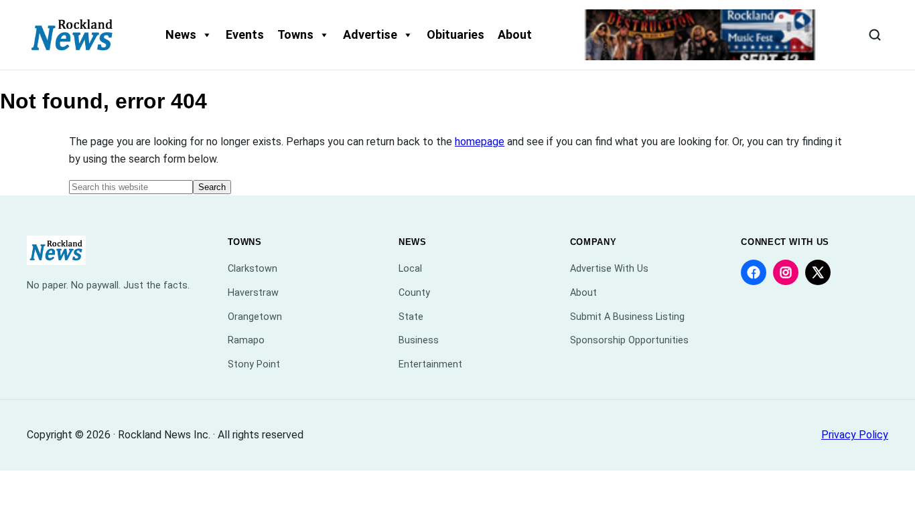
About (515, 34)
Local (410, 268)
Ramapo (246, 340)
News (180, 34)
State (411, 317)
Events (245, 34)
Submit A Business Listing (627, 317)
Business (419, 340)
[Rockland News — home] (72, 35)
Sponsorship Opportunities (629, 340)
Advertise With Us (609, 268)
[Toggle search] (874, 34)
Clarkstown (252, 268)
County (414, 292)
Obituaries (455, 34)
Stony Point (254, 364)
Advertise (370, 34)
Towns (295, 34)
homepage (479, 141)
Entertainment (430, 364)
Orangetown (255, 317)
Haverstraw (253, 292)
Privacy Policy (854, 434)
